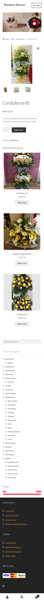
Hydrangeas (12, 420)
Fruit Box (11, 382)
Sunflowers (12, 435)
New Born (8, 447)
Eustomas (11, 412)
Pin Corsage (12, 477)
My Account (7, 597)
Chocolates (12, 409)
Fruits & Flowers (10, 378)
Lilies (9, 424)
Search (22, 597)
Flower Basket (10, 370)
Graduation (9, 389)
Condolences (20, 39)
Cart (33, 595)
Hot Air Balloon (10, 443)
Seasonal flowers (14, 431)
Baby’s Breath (12, 401)
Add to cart (18, 130)
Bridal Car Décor (13, 466)
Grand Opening (10, 393)
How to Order (11, 543)
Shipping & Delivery (13, 547)
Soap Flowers (9, 451)
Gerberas (11, 416)
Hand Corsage (12, 473)
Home (7, 39)
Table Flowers (10, 454)
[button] (38, 48)
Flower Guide (10, 556)
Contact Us (10, 511)
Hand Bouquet (10, 397)
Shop (12, 39)
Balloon (10, 363)
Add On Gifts (9, 359)
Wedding (8, 458)
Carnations (12, 405)
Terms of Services (12, 515)
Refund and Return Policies (16, 524)
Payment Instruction (14, 551)
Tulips (10, 439)
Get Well (8, 386)
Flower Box (9, 374)
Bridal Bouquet (13, 462)
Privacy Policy (11, 520)
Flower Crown (12, 470)
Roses (10, 428)
